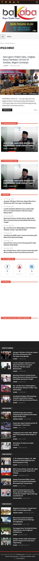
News (25, 93)
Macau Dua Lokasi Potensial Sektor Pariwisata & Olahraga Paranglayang (23, 519)
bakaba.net (21, 554)
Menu (9, 36)
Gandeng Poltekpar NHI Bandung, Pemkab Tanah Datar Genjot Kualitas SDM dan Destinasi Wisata (25, 398)
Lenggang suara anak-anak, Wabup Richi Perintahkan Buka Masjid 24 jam (25, 434)
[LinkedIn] (14, 2)
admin (6, 65)
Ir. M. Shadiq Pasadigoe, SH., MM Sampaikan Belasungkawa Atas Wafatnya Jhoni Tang (24, 460)
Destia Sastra (17, 498)
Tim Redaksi (20, 558)
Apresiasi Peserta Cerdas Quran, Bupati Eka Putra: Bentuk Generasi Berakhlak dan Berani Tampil (25, 377)
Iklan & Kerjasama (11, 556)
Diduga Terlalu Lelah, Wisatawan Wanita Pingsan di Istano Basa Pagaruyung (24, 540)
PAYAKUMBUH (33, 93)
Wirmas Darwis (18, 419)
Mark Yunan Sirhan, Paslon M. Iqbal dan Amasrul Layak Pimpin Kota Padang (25, 471)
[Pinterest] (10, 2)
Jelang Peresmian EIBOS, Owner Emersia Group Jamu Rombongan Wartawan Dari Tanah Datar (24, 481)
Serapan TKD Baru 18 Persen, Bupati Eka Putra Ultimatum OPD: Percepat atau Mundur (25, 354)
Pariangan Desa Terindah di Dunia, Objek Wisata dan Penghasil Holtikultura (25, 530)
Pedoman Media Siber (27, 556)
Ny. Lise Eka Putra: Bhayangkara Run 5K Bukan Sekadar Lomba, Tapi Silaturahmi (25, 387)
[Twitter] (6, 2)
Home (2, 43)
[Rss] (18, 2)
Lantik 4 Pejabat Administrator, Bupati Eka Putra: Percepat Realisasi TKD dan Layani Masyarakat (19, 144)
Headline (18, 93)
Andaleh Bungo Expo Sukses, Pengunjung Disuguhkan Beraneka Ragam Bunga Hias (25, 414)
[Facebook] (2, 2)
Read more (7, 110)
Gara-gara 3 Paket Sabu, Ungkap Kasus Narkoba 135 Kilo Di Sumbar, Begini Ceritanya (19, 60)
